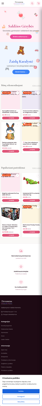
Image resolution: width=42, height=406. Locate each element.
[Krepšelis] (38, 3)
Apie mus (4, 350)
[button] (2, 3)
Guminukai (4, 332)
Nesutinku (21, 402)
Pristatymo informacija (8, 360)
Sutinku (21, 391)
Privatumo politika (7, 370)
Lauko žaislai (5, 339)
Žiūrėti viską (36, 85)
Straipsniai (4, 357)
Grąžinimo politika (7, 364)
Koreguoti (21, 396)
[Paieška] (32, 3)
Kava (2, 336)
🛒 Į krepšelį (10, 118)
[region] (21, 390)
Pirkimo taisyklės (6, 367)
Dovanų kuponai (6, 326)
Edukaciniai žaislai (7, 329)
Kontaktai (4, 353)
